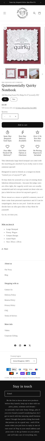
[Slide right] (42, 74)
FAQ (6, 310)
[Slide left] (2, 74)
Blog (6, 275)
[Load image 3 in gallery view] (34, 73)
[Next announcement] (40, 2)
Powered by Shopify (34, 377)
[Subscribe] (37, 394)
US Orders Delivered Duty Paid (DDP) (26, 108)
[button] (4, 13)
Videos (7, 330)
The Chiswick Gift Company (18, 377)
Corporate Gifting (11, 336)
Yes (13, 99)
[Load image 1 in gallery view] (11, 73)
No (5, 99)
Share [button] (6, 249)
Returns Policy (10, 300)
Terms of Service (11, 316)
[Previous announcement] (4, 2)
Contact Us (8, 290)
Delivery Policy (10, 295)
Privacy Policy (10, 305)
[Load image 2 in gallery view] (22, 73)
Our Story (8, 270)
